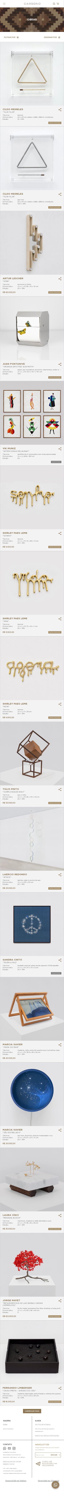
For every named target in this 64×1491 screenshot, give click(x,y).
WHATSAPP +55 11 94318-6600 (12, 1471)
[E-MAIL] (9, 1449)
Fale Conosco (8, 1429)
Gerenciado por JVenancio (48, 1481)
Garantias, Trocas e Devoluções (47, 1435)
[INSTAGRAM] (14, 1449)
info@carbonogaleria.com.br (14, 1473)
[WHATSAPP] (4, 1449)
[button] (4, 4)
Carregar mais (32, 1411)
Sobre (5, 1424)
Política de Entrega (42, 1424)
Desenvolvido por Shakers (15, 1481)
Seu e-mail (40, 1455)
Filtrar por (9, 37)
